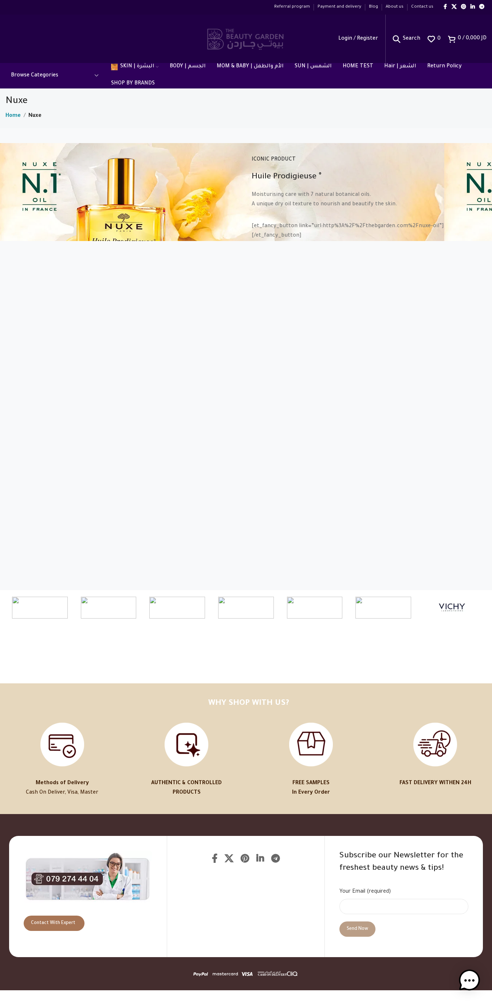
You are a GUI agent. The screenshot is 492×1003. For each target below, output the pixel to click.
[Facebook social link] (445, 7)
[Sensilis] (39, 607)
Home (13, 116)
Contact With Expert (53, 923)
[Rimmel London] (314, 607)
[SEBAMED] (108, 607)
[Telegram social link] (482, 7)
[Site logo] (246, 39)
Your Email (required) (365, 892)
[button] (469, 980)
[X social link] (454, 7)
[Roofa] (177, 607)
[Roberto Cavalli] (246, 607)
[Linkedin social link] (472, 7)
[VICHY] (452, 607)
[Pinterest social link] (463, 7)
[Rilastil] (383, 607)
